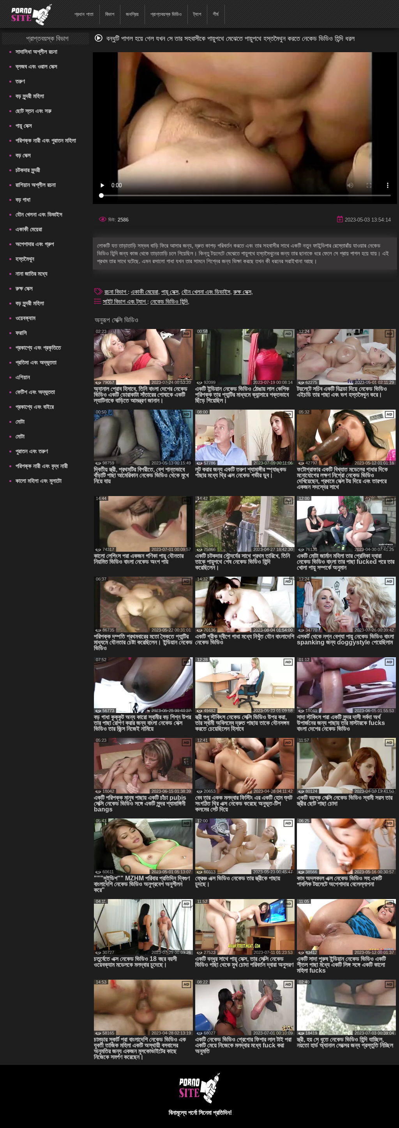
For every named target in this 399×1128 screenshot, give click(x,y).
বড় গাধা (23, 199)
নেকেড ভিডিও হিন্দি (169, 301)
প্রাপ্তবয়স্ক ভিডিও (166, 14)
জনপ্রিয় (132, 14)
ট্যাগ (197, 14)
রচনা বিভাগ (116, 292)
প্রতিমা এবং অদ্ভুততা (36, 362)
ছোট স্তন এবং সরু (33, 110)
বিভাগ (109, 14)
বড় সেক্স (23, 155)
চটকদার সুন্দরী (28, 170)
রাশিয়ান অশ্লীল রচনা (36, 184)
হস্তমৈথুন (25, 258)
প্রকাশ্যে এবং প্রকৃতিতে (38, 347)
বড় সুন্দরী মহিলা (30, 96)
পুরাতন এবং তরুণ (32, 451)
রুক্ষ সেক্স (24, 288)
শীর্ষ (216, 14)
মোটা (20, 421)
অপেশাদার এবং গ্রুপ (35, 244)
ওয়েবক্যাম (25, 318)
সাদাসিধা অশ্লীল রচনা (36, 51)
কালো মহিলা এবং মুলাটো (39, 480)
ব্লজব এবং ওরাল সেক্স (36, 66)
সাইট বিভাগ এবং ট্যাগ (125, 301)
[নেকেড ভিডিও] (26, 13)
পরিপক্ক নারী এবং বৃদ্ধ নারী (42, 466)
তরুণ (20, 81)
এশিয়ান (23, 377)
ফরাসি (21, 332)
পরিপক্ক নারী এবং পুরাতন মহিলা (46, 140)
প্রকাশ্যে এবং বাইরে (35, 406)
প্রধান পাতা (84, 14)
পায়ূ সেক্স (24, 125)
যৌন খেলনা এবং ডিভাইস (39, 214)
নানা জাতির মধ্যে (32, 273)
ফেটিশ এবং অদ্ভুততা (35, 392)
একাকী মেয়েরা (29, 229)
